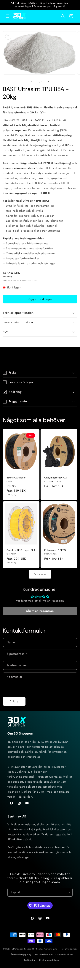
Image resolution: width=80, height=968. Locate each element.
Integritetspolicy (69, 948)
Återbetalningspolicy (21, 954)
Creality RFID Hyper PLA (21, 550)
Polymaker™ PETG (55, 550)
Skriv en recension (40, 611)
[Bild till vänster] (32, 81)
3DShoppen (17, 948)
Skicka (14, 701)
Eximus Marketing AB (46, 948)
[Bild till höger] (48, 81)
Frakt (19, 280)
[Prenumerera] (68, 892)
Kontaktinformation (44, 954)
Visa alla (40, 574)
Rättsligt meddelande (49, 960)
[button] (7, 16)
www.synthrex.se (54, 847)
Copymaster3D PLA (55, 477)
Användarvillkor (65, 954)
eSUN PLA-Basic (16, 477)
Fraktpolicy (29, 960)
